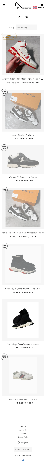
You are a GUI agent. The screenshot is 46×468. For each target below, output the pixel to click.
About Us (23, 430)
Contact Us (23, 433)
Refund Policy (23, 437)
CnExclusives (26, 455)
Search (23, 426)
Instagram (24, 443)
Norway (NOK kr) (22, 449)
